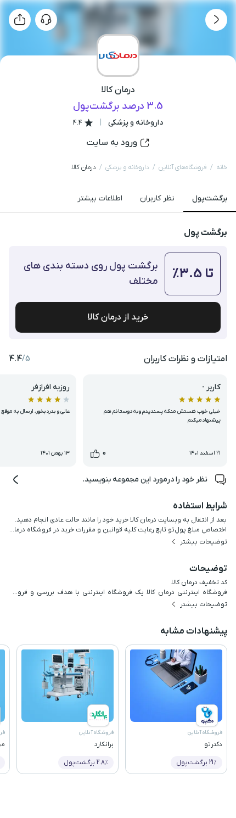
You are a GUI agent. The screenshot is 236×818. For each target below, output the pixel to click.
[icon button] (216, 20)
